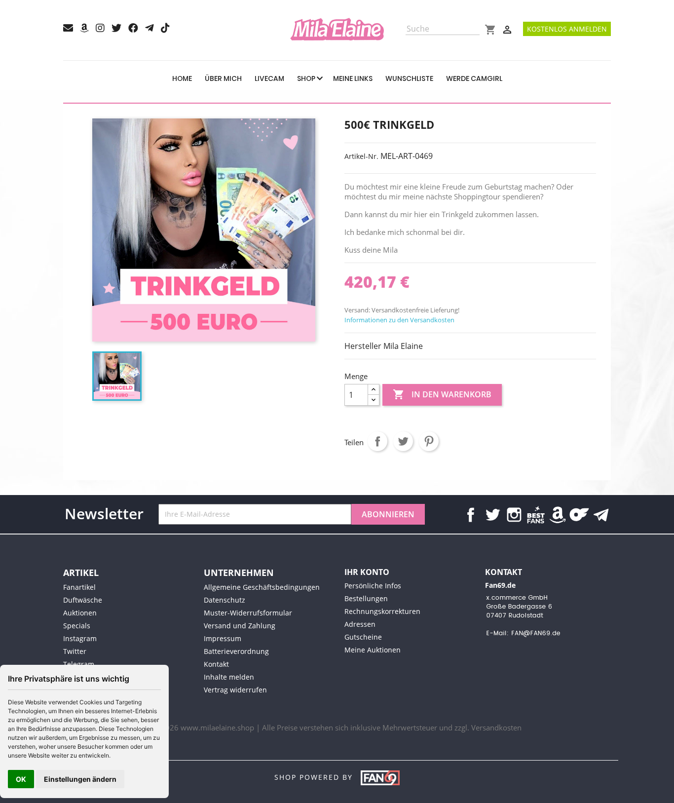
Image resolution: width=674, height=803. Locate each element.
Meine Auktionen (372, 649)
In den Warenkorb (442, 394)
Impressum (222, 638)
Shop (307, 78)
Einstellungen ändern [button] (80, 779)
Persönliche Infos (372, 585)
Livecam (269, 78)
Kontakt (216, 664)
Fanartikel (79, 587)
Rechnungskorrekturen (382, 611)
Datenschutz (224, 600)
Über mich (223, 78)
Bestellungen (366, 598)
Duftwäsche (82, 600)
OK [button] (21, 779)
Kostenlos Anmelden (567, 29)
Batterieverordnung (236, 651)
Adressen (359, 624)
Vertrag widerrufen (235, 689)
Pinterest (429, 441)
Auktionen (80, 612)
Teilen (377, 441)
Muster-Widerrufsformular (248, 612)
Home (182, 78)
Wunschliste (409, 78)
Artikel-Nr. (361, 156)
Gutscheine (363, 637)
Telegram (78, 664)
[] (476, 32)
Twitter (492, 515)
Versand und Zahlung (239, 625)
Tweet (403, 441)
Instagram (514, 515)
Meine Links (353, 78)
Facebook (471, 515)
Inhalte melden (229, 677)
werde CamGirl (474, 78)
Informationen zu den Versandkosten (399, 319)
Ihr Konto (366, 572)
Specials (76, 625)
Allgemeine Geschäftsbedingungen (262, 587)
